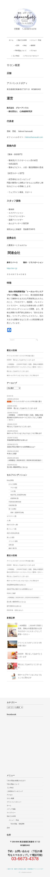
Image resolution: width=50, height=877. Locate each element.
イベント (11, 541)
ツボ (11, 491)
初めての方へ (11, 525)
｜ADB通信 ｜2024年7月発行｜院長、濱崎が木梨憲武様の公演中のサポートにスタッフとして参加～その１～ (25, 365)
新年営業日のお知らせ (14, 606)
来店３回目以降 (12, 533)
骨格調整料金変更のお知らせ (16, 585)
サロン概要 (10, 798)
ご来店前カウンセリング (15, 791)
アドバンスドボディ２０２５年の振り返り (20, 356)
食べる (11, 509)
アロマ (12, 488)
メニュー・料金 (14, 820)
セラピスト (10, 516)
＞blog (24, 45)
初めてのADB (11, 816)
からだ (11, 484)
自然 (10, 545)
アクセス (10, 795)
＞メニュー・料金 (35, 40)
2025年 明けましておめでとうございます (21, 360)
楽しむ (9, 537)
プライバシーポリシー (14, 802)
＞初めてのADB (21, 40)
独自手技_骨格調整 (16, 495)
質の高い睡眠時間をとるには (16, 602)
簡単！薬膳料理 (15, 512)
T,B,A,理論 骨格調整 (17, 824)
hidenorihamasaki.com (34, 137)
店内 (8, 828)
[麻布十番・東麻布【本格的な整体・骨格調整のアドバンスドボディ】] (25, 8)
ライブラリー (11, 813)
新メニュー (10, 529)
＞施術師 (32, 45)
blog (8, 480)
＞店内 (17, 45)
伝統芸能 (11, 505)
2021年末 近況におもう (15, 610)
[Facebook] (9, 330)
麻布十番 (11, 548)
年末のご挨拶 (11, 593)
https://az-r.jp (12, 268)
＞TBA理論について (19, 50)
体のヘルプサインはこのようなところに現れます (23, 375)
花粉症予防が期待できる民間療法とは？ (20, 589)
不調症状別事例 (14, 502)
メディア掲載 (11, 809)
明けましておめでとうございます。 (18, 371)
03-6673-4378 (25, 858)
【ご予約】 (10, 788)
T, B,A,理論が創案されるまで (16, 780)
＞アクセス (33, 50)
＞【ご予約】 (15, 56)
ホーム (11, 40)
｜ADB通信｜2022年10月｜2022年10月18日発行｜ (24, 597)
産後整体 (13, 498)
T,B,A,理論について (13, 784)
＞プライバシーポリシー (31, 56)
